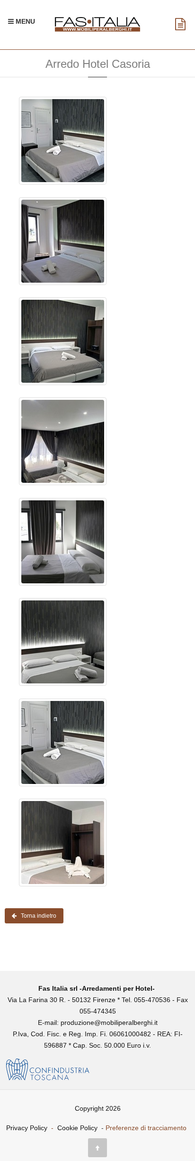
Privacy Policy (26, 1128)
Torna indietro (36, 915)
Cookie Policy (77, 1128)
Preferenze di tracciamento (146, 1128)
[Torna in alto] (97, 1147)
